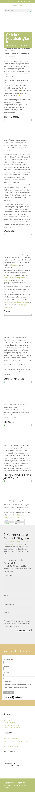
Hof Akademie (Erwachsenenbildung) (16, 687)
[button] (9, 520)
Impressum (21, 783)
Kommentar (8, 575)
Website (6, 613)
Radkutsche (15, 265)
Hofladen (8, 681)
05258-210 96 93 (10, 1)
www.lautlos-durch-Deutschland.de (16, 302)
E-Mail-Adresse (9, 604)
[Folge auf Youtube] (13, 757)
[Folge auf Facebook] (5, 757)
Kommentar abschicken (24, 630)
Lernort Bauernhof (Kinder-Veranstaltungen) (18, 684)
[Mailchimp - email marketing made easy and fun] (13, 698)
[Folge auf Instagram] (9, 757)
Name (6, 596)
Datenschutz (8, 785)
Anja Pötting (12, 46)
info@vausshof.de (14, 725)
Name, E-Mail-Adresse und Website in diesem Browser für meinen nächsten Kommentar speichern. (17, 623)
